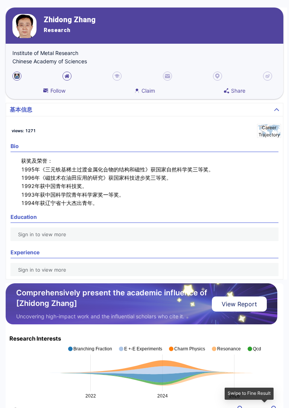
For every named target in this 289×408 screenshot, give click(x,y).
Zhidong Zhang (70, 19)
